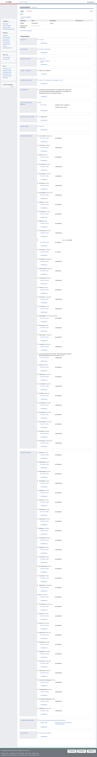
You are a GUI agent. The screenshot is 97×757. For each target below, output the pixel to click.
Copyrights (12, 753)
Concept (41, 39)
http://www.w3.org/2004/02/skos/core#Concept (63, 723)
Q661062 (41, 126)
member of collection (26, 80)
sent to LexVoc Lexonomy (27, 116)
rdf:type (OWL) (43, 722)
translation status (44, 138)
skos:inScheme (24, 733)
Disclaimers (28, 753)
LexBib (9, 2)
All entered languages (26, 30)
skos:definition (24, 89)
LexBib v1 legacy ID (25, 70)
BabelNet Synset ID (25, 58)
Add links (12, 86)
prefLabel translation (26, 136)
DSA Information (22, 755)
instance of (23, 39)
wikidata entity (24, 126)
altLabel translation (25, 452)
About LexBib (20, 753)
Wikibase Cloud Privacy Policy (9, 755)
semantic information (44, 49)
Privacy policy (4, 753)
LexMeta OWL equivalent (27, 720)
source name (43, 104)
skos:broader (23, 49)
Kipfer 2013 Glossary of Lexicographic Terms (51, 80)
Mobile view (35, 753)
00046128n (42, 58)
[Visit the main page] (8, 11)
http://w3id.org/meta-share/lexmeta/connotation (52, 720)
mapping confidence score (45, 61)
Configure (22, 18)
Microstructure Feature (45, 733)
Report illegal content (34, 755)
